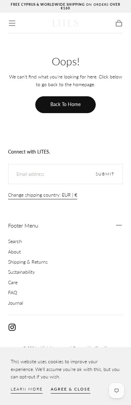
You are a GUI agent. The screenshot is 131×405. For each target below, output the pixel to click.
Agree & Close (70, 389)
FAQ (12, 292)
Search (15, 241)
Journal (15, 303)
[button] (12, 23)
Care (12, 282)
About (14, 252)
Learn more (27, 389)
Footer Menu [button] (23, 225)
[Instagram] (12, 327)
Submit (105, 173)
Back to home (65, 104)
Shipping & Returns (28, 262)
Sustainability (21, 272)
